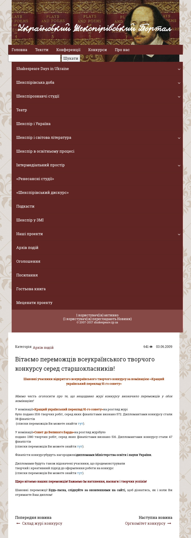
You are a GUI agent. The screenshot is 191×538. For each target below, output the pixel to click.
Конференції (68, 49)
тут (80, 423)
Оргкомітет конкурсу (145, 523)
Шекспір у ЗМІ (30, 219)
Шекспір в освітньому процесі (45, 151)
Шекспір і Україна (33, 123)
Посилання (27, 274)
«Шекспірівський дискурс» (42, 192)
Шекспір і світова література (43, 137)
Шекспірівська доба (35, 82)
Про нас (122, 49)
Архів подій (27, 247)
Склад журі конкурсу (42, 523)
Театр (21, 109)
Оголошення (28, 261)
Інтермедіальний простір (40, 164)
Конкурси (97, 49)
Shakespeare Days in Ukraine (42, 68)
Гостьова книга (31, 288)
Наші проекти (29, 233)
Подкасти (25, 206)
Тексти (41, 49)
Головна (19, 49)
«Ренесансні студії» (35, 178)
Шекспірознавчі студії (37, 96)
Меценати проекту (34, 302)
